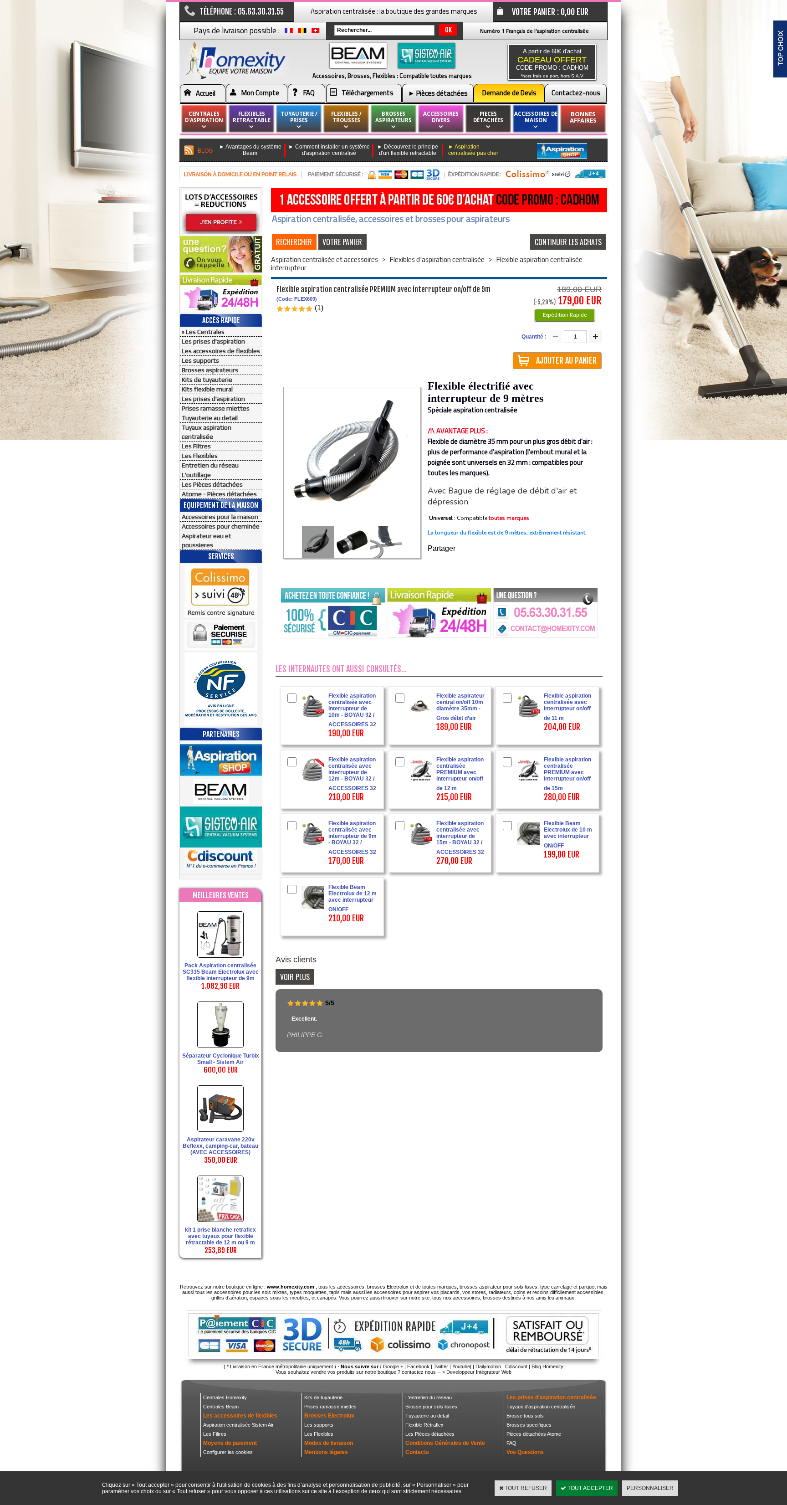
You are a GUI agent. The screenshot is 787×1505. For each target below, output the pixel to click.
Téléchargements (368, 92)
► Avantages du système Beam (250, 150)
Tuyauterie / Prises (299, 116)
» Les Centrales (203, 331)
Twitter (441, 1366)
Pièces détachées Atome (533, 1434)
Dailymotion (488, 1366)
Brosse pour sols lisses (431, 1406)
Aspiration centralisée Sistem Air (238, 1425)
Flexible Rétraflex (424, 1425)
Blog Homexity (547, 1366)
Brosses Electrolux (329, 1416)
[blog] (189, 150)
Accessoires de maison (535, 116)
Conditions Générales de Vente (445, 1443)
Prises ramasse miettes (216, 408)
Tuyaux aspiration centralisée (206, 432)
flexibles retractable (252, 116)
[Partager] (456, 549)
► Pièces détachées (438, 93)
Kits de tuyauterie (207, 379)
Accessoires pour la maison (220, 516)
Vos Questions (525, 1452)
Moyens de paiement (230, 1443)
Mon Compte (260, 92)
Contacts (417, 1452)
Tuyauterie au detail (210, 417)
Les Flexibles (200, 455)
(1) (319, 308)
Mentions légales (326, 1452)
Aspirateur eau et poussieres (206, 540)
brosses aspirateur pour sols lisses (498, 1286)
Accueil (205, 93)
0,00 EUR (574, 12)
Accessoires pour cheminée (221, 526)
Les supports (200, 360)
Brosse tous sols (525, 1415)
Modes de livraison (328, 1443)
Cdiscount (516, 1366)
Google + (393, 1366)
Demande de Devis (509, 92)
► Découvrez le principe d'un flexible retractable (407, 150)
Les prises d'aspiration (213, 341)
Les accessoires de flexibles (221, 350)
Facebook (418, 1366)
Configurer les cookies (228, 1452)
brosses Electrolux (388, 1286)
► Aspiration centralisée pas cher (473, 150)
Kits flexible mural (207, 389)
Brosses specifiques (529, 1425)
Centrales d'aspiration (204, 116)
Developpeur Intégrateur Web (478, 1372)
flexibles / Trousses (346, 116)
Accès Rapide (221, 320)
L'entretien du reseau (428, 1397)
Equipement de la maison (221, 505)
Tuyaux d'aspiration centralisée (540, 1406)
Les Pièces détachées (212, 484)
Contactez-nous (576, 92)
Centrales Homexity (225, 1397)
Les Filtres (196, 446)
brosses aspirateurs (393, 116)
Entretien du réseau (210, 465)
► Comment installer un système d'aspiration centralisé (329, 150)
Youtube (461, 1366)
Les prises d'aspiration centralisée (551, 1397)
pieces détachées (488, 116)
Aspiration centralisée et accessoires (324, 259)
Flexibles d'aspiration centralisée (437, 259)
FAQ (309, 92)
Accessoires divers (441, 116)
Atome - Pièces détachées (219, 494)
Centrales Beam (221, 1406)
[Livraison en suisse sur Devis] (315, 33)
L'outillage (196, 474)
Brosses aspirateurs (210, 370)
